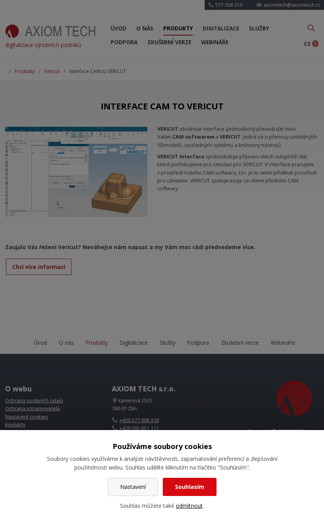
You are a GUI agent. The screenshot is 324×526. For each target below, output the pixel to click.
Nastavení (133, 486)
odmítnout (189, 505)
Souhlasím (189, 486)
